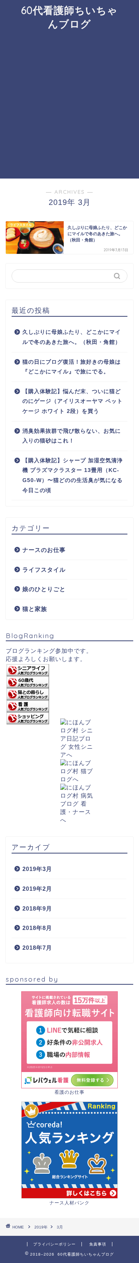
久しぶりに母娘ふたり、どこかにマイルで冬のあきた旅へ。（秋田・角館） (71, 337)
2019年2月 (37, 888)
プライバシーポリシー (54, 1244)
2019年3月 (37, 869)
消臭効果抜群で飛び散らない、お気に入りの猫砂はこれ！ (71, 436)
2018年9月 (37, 908)
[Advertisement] (69, 105)
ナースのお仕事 (44, 549)
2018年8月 (37, 928)
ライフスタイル (44, 569)
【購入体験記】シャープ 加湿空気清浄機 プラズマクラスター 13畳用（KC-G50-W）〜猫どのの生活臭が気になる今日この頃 (72, 475)
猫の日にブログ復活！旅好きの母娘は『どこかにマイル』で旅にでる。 (71, 367)
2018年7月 (37, 947)
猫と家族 (34, 608)
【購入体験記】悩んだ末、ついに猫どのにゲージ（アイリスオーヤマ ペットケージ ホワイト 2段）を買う (72, 401)
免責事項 (97, 1244)
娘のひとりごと (44, 589)
